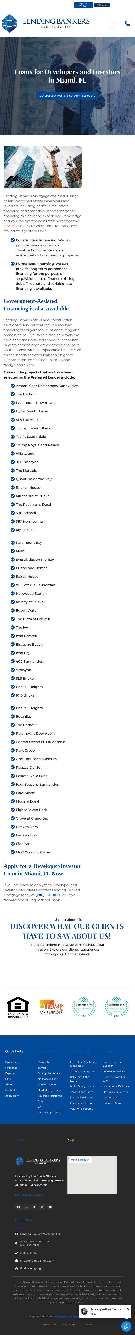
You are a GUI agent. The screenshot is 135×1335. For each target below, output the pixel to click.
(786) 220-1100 (48, 895)
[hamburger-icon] (112, 23)
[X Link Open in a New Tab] (42, 1207)
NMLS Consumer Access (29, 1194)
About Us (22, 1139)
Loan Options (48, 1051)
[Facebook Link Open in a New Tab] (18, 1207)
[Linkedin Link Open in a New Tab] (34, 1207)
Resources (110, 1051)
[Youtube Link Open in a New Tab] (50, 1207)
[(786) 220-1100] (128, 23)
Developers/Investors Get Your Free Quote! (67, 95)
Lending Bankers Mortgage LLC (70, 1316)
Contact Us (23, 1219)
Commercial (79, 1051)
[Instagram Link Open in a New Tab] (26, 1207)
